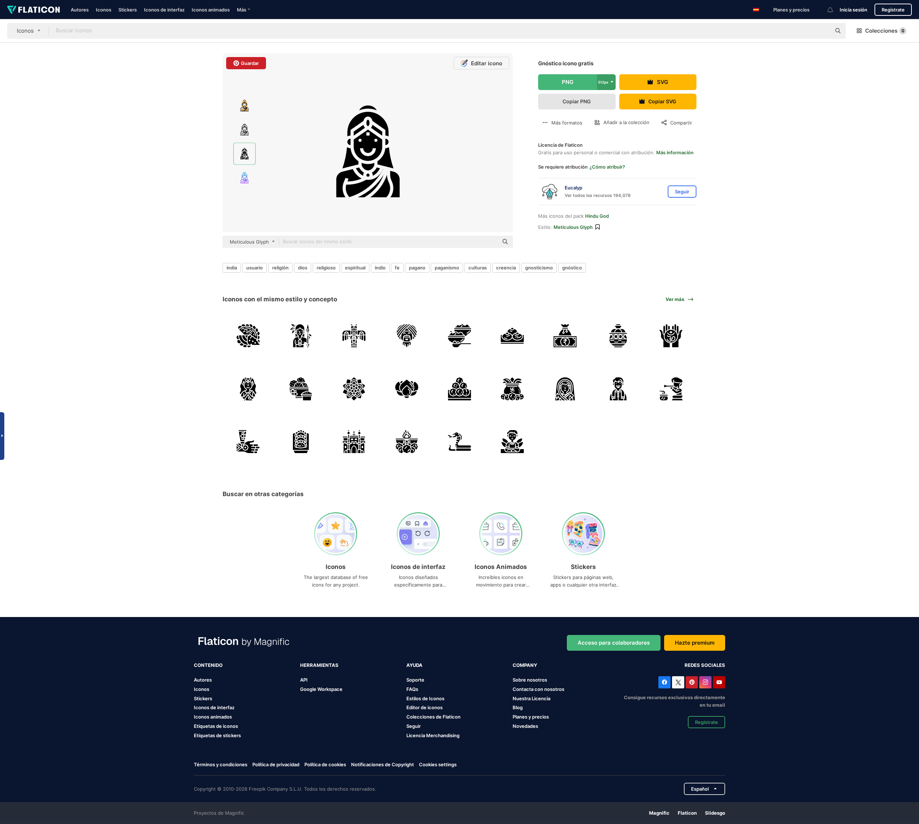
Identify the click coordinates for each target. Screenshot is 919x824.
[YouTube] (719, 682)
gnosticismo (539, 267)
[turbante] (407, 336)
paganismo (447, 267)
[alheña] (248, 441)
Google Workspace (321, 689)
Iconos (103, 10)
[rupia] (565, 336)
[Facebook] (664, 682)
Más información (675, 152)
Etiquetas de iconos (216, 726)
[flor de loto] (407, 388)
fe (397, 267)
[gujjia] (301, 441)
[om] (671, 336)
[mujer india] (565, 388)
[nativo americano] (301, 336)
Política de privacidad (275, 764)
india (232, 267)
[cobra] (459, 441)
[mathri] (301, 388)
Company (525, 665)
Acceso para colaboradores (614, 642)
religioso (326, 267)
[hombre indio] (618, 388)
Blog (518, 707)
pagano (417, 267)
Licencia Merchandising (433, 735)
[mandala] (353, 388)
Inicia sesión (853, 10)
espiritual (355, 267)
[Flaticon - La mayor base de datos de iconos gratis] (33, 10)
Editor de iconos (424, 707)
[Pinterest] (692, 682)
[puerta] (353, 441)
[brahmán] (512, 441)
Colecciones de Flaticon (433, 717)
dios (302, 267)
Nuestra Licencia (531, 698)
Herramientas (319, 665)
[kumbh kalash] (512, 388)
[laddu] (459, 388)
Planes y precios (791, 10)
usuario (254, 267)
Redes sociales (705, 665)
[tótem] (353, 336)
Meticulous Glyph (573, 227)
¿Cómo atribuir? (607, 167)
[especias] (459, 336)
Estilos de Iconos (425, 698)
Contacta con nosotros (538, 689)
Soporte (415, 680)
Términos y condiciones (220, 764)
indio (380, 267)
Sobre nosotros (530, 680)
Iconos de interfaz (164, 10)
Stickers (127, 10)
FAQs (412, 689)
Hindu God (597, 216)
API (304, 680)
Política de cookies (325, 764)
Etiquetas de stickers (217, 735)
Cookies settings (438, 764)
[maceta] (618, 336)
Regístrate (893, 10)
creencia (506, 267)
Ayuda (414, 665)
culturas (477, 267)
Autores (80, 10)
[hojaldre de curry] (248, 336)
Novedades (525, 726)
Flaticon (687, 813)
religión (280, 267)
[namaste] (248, 388)
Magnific (659, 813)
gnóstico (572, 267)
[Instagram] (705, 682)
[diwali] (407, 441)
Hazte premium (694, 642)
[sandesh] (512, 336)
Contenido (208, 665)
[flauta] (671, 388)
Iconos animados (211, 10)
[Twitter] (678, 682)
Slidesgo (715, 813)
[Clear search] (822, 31)
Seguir (413, 726)
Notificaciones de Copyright (382, 764)
